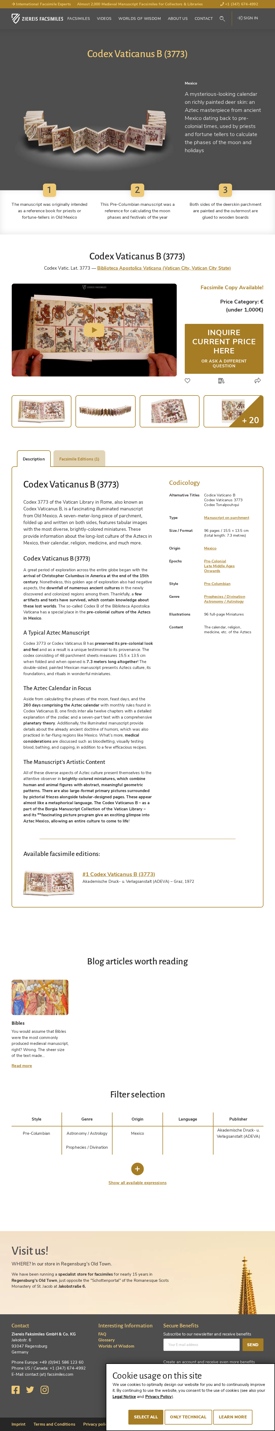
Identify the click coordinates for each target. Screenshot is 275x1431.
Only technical (188, 1417)
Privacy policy (96, 1424)
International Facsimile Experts (43, 4)
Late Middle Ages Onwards (219, 568)
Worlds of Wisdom (139, 18)
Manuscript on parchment (226, 517)
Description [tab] (34, 459)
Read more (22, 1065)
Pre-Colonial (215, 561)
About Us (178, 18)
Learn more (233, 1417)
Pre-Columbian (217, 583)
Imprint (19, 1424)
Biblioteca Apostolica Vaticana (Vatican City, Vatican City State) (164, 268)
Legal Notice (124, 1396)
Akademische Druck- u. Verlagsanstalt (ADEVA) (238, 1133)
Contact (204, 18)
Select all (146, 1417)
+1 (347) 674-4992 (241, 4)
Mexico (210, 548)
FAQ (102, 1334)
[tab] (48, 883)
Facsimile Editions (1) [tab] (79, 459)
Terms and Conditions (54, 1424)
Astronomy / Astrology (224, 601)
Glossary (106, 1340)
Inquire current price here (224, 348)
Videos (104, 18)
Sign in (250, 18)
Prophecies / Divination (224, 596)
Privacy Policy (158, 1396)
